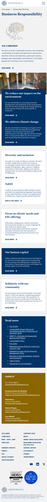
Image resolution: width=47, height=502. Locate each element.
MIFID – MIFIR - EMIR (8, 440)
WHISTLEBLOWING (8, 460)
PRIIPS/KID (5, 443)
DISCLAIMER (6, 433)
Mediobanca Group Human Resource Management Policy (23, 352)
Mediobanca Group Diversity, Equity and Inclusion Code (24, 347)
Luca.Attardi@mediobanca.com (17, 420)
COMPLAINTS (6, 436)
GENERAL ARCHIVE (30, 448)
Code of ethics (15, 361)
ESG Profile (14, 326)
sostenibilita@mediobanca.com (17, 384)
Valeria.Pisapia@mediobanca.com (17, 412)
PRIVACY (4, 451)
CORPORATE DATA (29, 433)
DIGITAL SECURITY (8, 457)
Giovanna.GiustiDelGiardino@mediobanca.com (22, 395)
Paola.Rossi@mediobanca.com (16, 403)
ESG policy (13, 344)
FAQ (3, 454)
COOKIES (26, 454)
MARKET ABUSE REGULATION (33, 440)
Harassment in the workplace (20, 364)
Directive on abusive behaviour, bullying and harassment (24, 357)
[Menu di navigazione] (43, 3)
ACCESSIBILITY (28, 451)
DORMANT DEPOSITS (8, 448)
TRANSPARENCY (29, 457)
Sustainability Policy (17, 341)
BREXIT (26, 436)
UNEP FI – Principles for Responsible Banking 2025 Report (23, 337)
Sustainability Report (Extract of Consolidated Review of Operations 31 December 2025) (24, 331)
